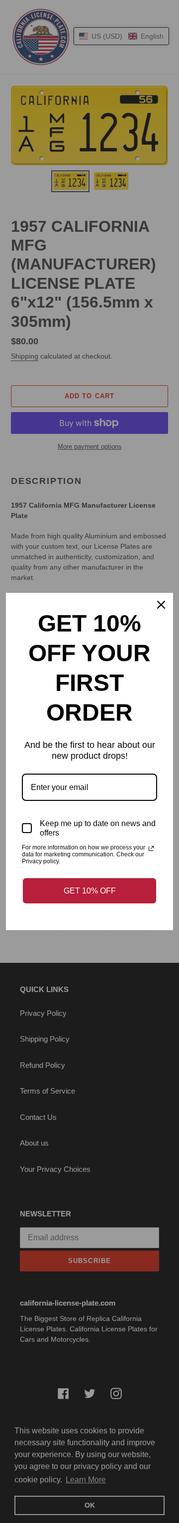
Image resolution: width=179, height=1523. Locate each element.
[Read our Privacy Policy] (151, 848)
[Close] (161, 605)
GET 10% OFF (90, 891)
